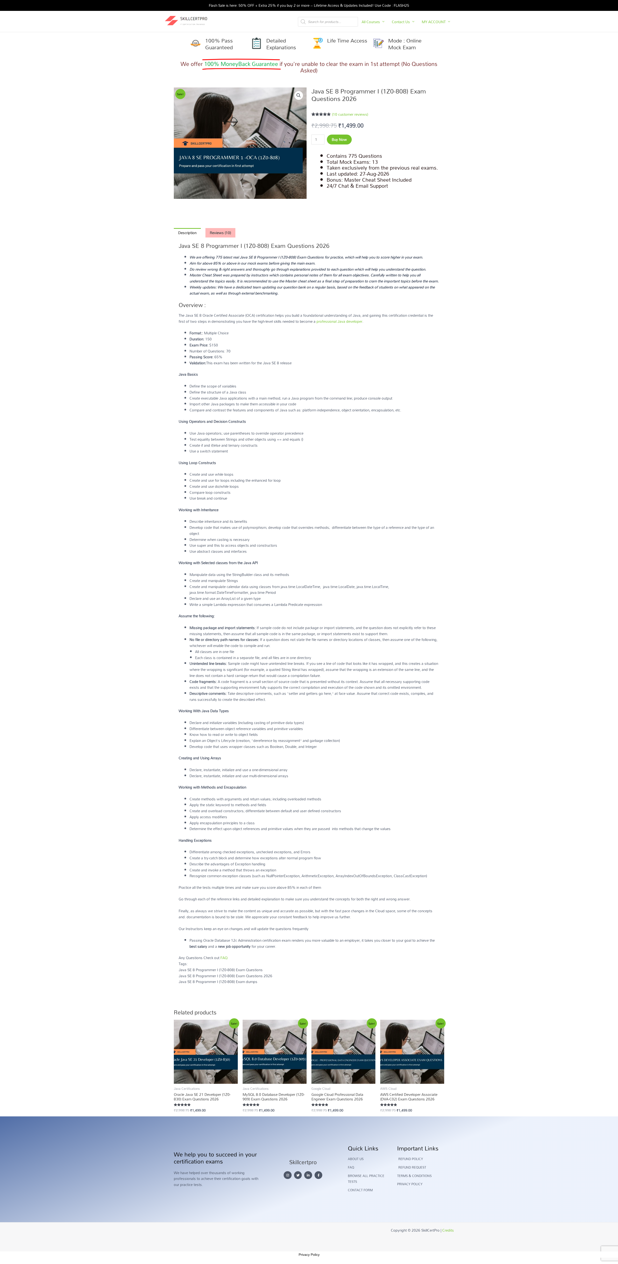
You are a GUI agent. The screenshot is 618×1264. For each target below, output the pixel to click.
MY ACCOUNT (434, 21)
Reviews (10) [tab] (220, 232)
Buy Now (339, 139)
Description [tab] (187, 232)
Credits (448, 1230)
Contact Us (401, 21)
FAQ (224, 957)
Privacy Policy (309, 1255)
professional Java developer (339, 321)
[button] (298, 95)
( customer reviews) (350, 114)
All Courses (371, 21)
